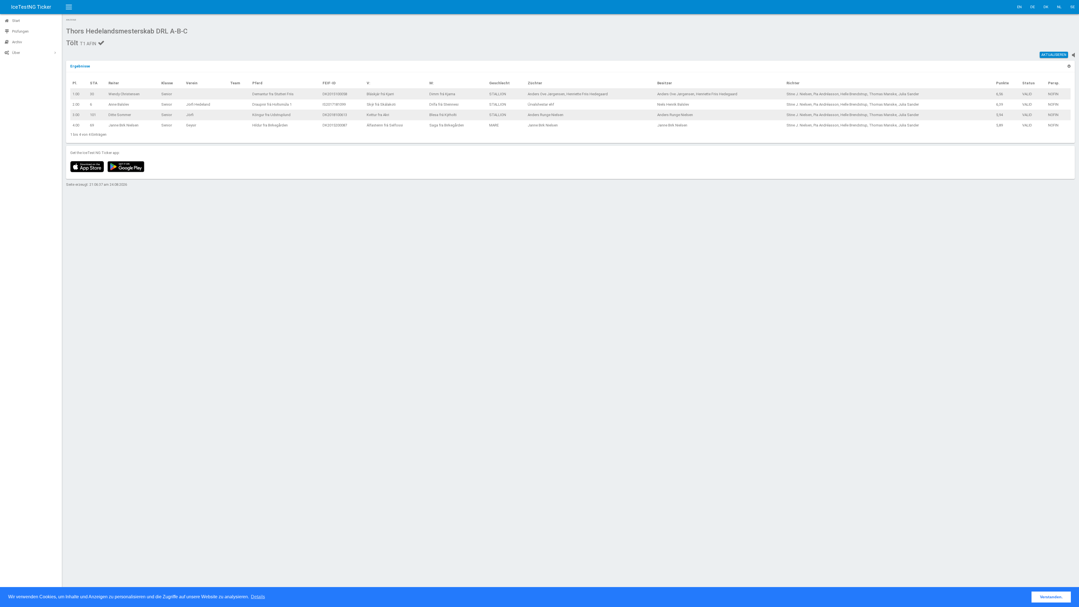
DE (1032, 7)
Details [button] (258, 596)
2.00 (75, 104)
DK (1046, 7)
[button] (80, 66)
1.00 (75, 94)
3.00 (75, 115)
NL (1059, 7)
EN (1019, 7)
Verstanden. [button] (1051, 597)
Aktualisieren (1053, 55)
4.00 (75, 125)
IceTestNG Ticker (31, 7)
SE (1072, 7)
